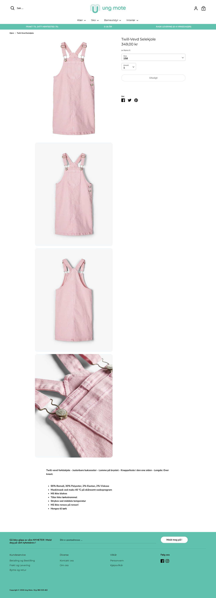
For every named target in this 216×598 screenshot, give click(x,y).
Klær (80, 20)
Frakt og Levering (20, 565)
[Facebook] (162, 560)
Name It (127, 50)
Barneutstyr (111, 20)
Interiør (131, 20)
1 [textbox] (124, 67)
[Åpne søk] (12, 8)
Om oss (64, 565)
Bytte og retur (18, 570)
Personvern (117, 560)
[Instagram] (167, 560)
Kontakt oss (67, 560)
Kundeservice (18, 554)
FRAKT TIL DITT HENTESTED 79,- (42, 26)
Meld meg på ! (174, 539)
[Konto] (196, 7)
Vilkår (113, 554)
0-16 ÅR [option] (108, 26)
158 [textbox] (125, 58)
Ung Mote (29, 590)
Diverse (64, 554)
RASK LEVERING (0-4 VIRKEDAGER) (173, 26)
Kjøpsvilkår (116, 565)
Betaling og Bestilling (22, 560)
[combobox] (153, 57)
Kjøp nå (153, 86)
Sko (93, 20)
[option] (42, 27)
